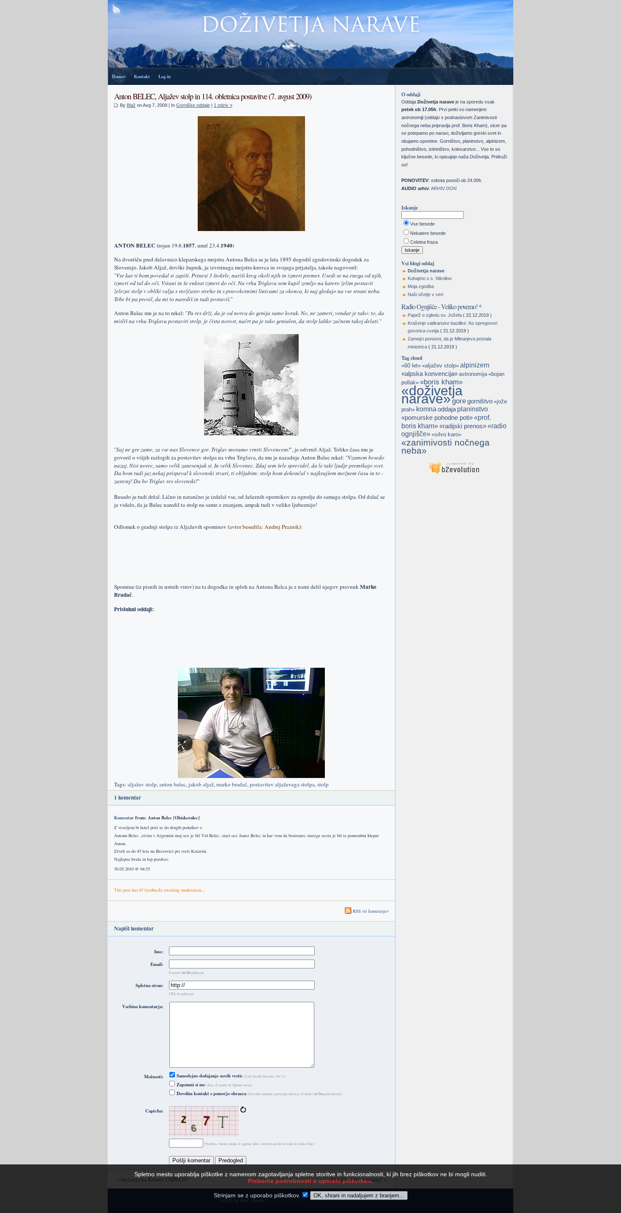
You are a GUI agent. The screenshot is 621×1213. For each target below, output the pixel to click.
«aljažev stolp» (440, 365)
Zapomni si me (190, 1084)
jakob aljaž (201, 784)
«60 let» (411, 365)
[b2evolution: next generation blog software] (454, 473)
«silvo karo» (446, 434)
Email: (156, 964)
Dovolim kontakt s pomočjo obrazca (210, 1093)
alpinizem (474, 365)
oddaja (447, 409)
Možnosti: (153, 1076)
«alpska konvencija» (429, 373)
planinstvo (472, 409)
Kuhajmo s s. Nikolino (430, 278)
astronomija (473, 374)
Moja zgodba (421, 286)
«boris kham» (441, 382)
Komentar (124, 817)
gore (459, 401)
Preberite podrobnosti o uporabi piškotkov (309, 1181)
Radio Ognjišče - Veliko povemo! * (441, 306)
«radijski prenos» (462, 426)
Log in (164, 76)
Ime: (158, 951)
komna (426, 409)
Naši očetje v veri (425, 294)
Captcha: (154, 1110)
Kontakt (142, 76)
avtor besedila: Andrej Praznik (264, 526)
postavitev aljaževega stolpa (282, 784)
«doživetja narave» (432, 394)
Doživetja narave (426, 270)
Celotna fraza (424, 242)
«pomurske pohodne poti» (437, 417)
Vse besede (422, 223)
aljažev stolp (142, 784)
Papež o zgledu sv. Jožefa (435, 315)
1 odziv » (223, 105)
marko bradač (231, 784)
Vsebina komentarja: (142, 1006)
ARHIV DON (444, 188)
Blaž (131, 105)
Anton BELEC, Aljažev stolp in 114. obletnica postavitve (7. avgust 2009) (212, 96)
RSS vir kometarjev (370, 911)
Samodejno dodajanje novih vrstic (209, 1075)
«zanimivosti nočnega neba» (445, 447)
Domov (118, 76)
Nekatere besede (428, 233)
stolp (323, 784)
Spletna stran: (149, 985)
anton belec (172, 784)
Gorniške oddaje (193, 105)
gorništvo (480, 401)
